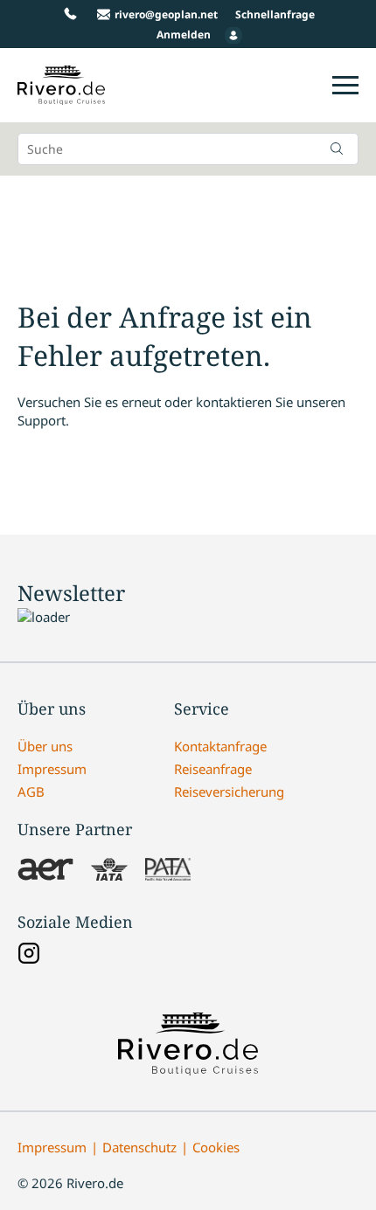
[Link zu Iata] (109, 871)
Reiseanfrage (213, 769)
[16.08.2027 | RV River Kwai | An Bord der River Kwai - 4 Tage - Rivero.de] (61, 95)
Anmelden (184, 34)
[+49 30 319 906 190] (71, 14)
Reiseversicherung (229, 791)
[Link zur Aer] (45, 871)
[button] (337, 148)
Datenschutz (139, 1147)
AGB (31, 791)
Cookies (216, 1147)
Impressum (52, 769)
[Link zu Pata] (168, 871)
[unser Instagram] (28, 955)
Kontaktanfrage (220, 746)
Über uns (45, 746)
